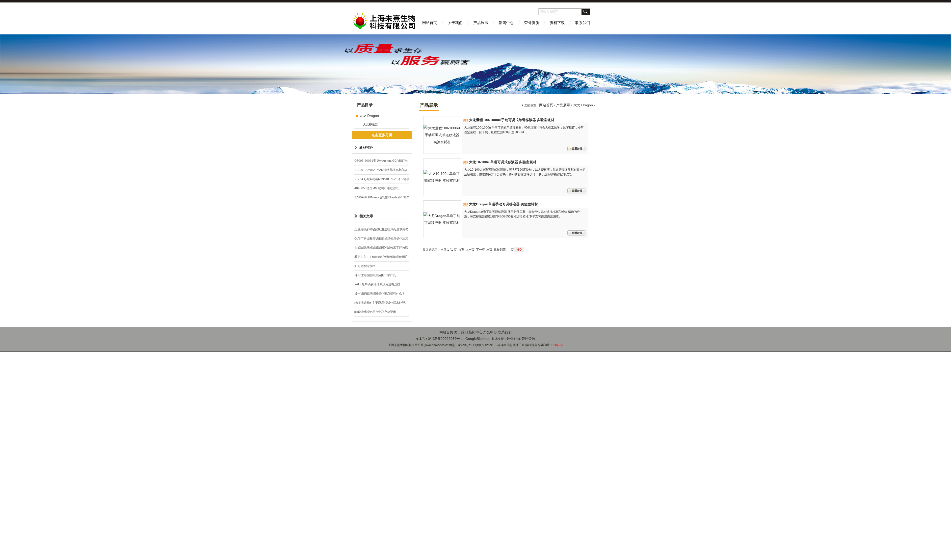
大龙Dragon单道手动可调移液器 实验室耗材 (503, 204)
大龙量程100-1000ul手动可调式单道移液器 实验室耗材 (511, 120)
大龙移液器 (370, 124)
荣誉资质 (531, 23)
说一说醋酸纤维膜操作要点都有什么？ (379, 293)
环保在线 (514, 339)
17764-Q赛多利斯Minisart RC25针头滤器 (381, 179)
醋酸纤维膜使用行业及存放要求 (375, 312)
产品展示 (480, 23)
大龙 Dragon (369, 116)
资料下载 (557, 23)
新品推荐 (366, 147)
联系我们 (582, 23)
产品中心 (490, 332)
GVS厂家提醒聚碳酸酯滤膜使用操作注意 (381, 238)
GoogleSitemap (477, 339)
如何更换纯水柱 (364, 266)
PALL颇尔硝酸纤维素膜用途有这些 (377, 284)
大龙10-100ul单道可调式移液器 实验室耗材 (502, 162)
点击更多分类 (381, 135)
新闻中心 (506, 23)
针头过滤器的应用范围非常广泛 (375, 275)
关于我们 (455, 23)
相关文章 (366, 216)
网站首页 (429, 23)
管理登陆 (528, 339)
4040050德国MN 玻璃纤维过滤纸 (376, 188)
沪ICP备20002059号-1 (445, 339)
